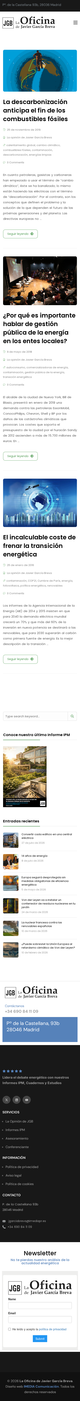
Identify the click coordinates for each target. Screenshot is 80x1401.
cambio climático (48, 145)
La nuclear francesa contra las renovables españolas (42, 924)
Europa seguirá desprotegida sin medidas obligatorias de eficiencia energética (45, 881)
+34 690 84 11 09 (21, 1011)
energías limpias (40, 155)
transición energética (17, 377)
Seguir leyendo (18, 234)
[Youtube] (27, 1100)
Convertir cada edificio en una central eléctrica (47, 836)
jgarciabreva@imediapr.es (27, 1221)
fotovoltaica (11, 586)
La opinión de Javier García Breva (29, 137)
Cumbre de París (49, 581)
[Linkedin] (17, 1100)
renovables (55, 586)
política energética (33, 586)
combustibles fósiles (17, 150)
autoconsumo (15, 367)
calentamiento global (20, 145)
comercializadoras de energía (47, 367)
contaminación (42, 150)
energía (67, 581)
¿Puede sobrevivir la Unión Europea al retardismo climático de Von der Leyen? (48, 946)
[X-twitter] (6, 1100)
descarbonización (15, 155)
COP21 (32, 581)
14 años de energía (34, 856)
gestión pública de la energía (44, 372)
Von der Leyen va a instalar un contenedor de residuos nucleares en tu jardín (48, 903)
